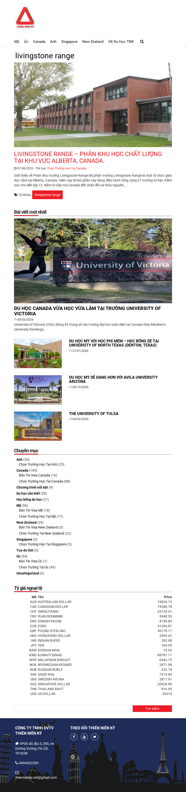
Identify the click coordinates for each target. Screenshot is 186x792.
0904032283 (29, 763)
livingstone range (47, 195)
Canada (39, 41)
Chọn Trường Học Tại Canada (66, 168)
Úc (26, 41)
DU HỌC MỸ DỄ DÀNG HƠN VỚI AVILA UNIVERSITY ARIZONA (38, 389)
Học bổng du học (29, 499)
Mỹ (16, 41)
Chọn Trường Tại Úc (33, 567)
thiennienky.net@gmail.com (36, 777)
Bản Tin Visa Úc (30, 561)
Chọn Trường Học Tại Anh (38, 464)
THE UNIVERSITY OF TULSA (38, 426)
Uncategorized (27, 573)
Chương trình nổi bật (32, 487)
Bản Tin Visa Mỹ (31, 510)
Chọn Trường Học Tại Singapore (43, 544)
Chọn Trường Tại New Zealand (41, 533)
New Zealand (92, 41)
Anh (53, 41)
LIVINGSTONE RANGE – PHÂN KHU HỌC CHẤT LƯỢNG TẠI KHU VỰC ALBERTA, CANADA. (93, 104)
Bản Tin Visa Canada (34, 475)
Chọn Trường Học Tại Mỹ (37, 516)
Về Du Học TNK (121, 41)
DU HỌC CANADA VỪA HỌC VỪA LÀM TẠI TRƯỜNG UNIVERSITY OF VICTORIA (93, 261)
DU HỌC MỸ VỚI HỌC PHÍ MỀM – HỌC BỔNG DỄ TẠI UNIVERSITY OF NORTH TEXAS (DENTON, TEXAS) (38, 353)
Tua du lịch (24, 550)
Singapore (69, 41)
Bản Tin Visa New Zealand (38, 527)
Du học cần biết (28, 493)
